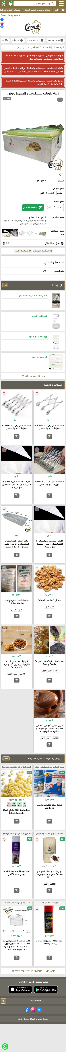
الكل (56, 10)
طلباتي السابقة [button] (55, 40)
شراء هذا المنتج (32, 207)
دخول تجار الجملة (35, 40)
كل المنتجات (47, 47)
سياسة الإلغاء (22, 251)
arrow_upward (3, 1001)
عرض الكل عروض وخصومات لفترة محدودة (33, 971)
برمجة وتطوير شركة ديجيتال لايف (33, 1019)
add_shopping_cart (49, 436)
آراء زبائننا (17, 40)
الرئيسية (60, 47)
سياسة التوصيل (42, 251)
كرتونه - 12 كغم (47, 193)
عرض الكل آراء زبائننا (33, 376)
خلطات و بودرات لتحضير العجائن (36, 10)
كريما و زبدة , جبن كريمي (27, 47)
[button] (10, 3)
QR (5, 243)
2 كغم (59, 193)
